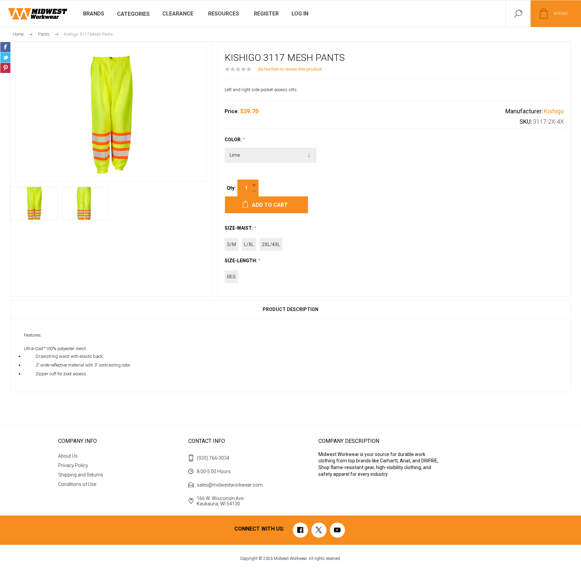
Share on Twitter (5, 57)
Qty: (231, 188)
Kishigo (554, 111)
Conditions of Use (77, 484)
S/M (231, 244)
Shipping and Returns (80, 474)
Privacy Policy (73, 465)
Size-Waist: (239, 228)
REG (231, 276)
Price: (232, 111)
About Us (68, 456)
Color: (234, 139)
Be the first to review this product (290, 69)
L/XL (249, 244)
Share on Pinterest (5, 68)
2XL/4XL (271, 244)
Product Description (290, 309)
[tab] (290, 309)
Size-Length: (241, 260)
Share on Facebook (5, 47)
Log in (300, 13)
